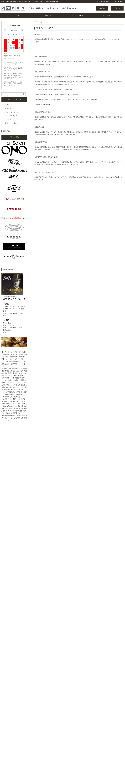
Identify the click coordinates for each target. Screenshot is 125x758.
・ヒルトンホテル (7, 325)
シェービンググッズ (11, 112)
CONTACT (77, 15)
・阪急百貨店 (6, 330)
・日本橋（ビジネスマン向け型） (13, 309)
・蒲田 (3, 316)
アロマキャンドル (11, 123)
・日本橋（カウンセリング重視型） (14, 306)
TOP (16, 15)
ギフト (7, 105)
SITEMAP (108, 15)
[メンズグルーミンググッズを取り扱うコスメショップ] (13, 10)
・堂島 (3, 332)
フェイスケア (9, 119)
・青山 (3, 311)
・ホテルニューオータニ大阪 (11, 328)
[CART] (117, 10)
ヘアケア (8, 108)
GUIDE (47, 15)
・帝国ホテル (6, 323)
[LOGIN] (102, 10)
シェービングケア (11, 116)
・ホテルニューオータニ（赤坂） (13, 313)
